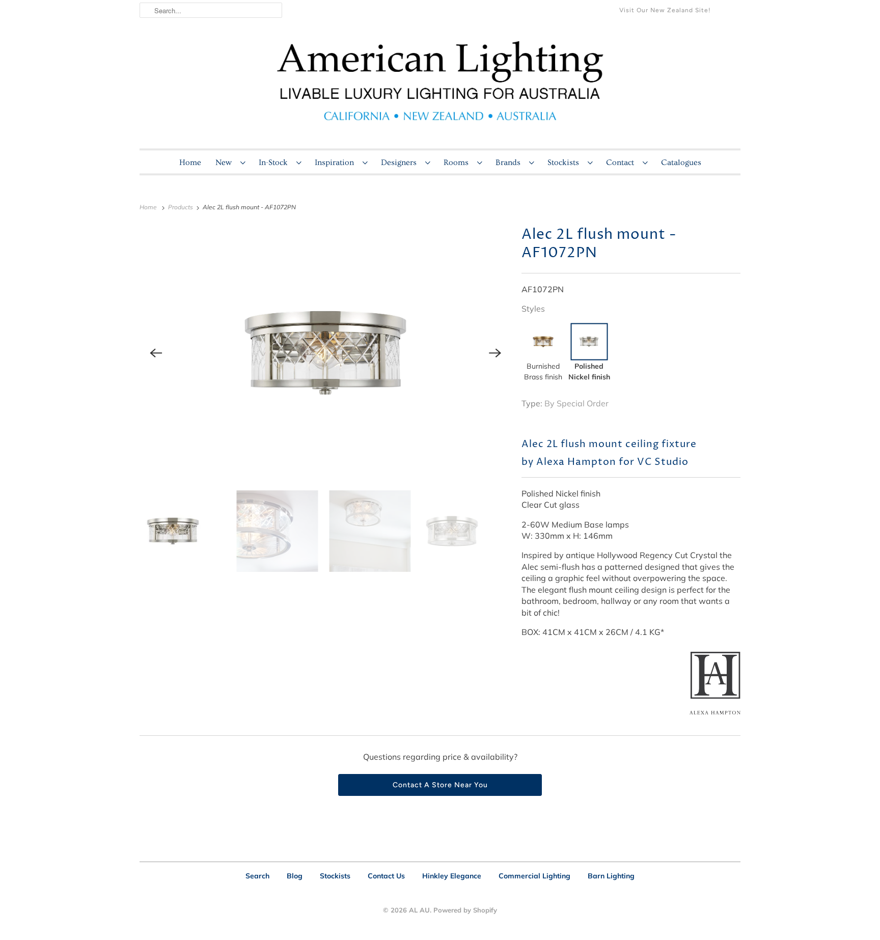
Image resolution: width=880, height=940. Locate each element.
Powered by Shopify (465, 910)
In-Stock (275, 162)
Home (190, 162)
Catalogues (681, 162)
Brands (510, 162)
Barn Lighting (611, 875)
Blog (294, 875)
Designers (400, 162)
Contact (622, 162)
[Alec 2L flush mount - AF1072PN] (325, 353)
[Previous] (156, 353)
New (225, 162)
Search (257, 875)
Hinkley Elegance (451, 875)
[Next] (495, 353)
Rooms (458, 162)
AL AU (419, 910)
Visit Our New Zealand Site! (665, 10)
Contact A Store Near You (440, 785)
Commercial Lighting (534, 875)
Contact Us (386, 875)
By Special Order (576, 403)
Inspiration (336, 162)
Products (181, 207)
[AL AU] (440, 87)
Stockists (565, 162)
